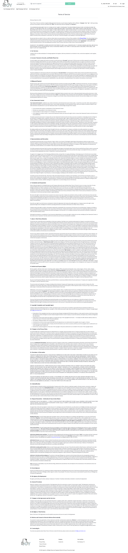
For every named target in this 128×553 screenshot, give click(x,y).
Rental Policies (42, 546)
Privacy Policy (42, 542)
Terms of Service (42, 544)
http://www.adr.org (56, 437)
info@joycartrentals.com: (36, 310)
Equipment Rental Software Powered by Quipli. (65, 550)
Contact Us (60, 542)
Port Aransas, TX (81, 542)
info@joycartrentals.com (80, 531)
